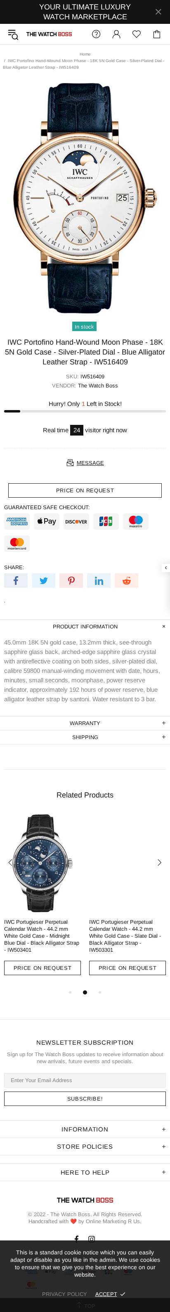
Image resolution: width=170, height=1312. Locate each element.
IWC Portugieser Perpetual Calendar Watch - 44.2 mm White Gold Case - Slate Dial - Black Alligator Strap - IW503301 (125, 936)
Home (85, 54)
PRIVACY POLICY (64, 1294)
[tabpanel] (42, 900)
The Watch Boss (49, 34)
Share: (14, 567)
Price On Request (42, 968)
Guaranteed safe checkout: (47, 507)
